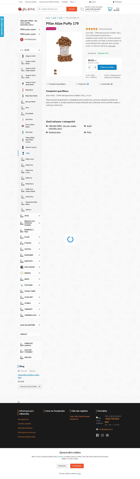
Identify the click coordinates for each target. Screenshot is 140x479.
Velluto (28, 210)
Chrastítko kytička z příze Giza (28, 376)
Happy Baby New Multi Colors (30, 140)
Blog (72, 2)
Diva (27, 108)
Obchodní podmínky (25, 428)
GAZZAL (27, 249)
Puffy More (30, 184)
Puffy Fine (29, 165)
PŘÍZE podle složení (28, 29)
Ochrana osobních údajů (26, 437)
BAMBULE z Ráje (29, 231)
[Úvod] (26, 9)
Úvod (48, 18)
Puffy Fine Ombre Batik (30, 190)
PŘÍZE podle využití (28, 34)
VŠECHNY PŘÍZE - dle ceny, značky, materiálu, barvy (28, 23)
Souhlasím (77, 466)
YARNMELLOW (30, 315)
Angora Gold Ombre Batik (30, 69)
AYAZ (26, 216)
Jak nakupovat (23, 419)
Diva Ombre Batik (30, 126)
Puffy (28, 153)
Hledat (72, 9)
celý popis (111, 46)
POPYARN (28, 285)
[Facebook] (98, 436)
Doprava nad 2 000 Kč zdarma (49, 2)
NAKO (26, 279)
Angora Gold (30, 56)
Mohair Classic (31, 147)
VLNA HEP (28, 297)
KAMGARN (28, 255)
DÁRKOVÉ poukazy (28, 344)
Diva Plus (29, 132)
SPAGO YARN (29, 291)
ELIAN (26, 237)
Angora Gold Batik (30, 62)
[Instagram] (103, 436)
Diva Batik (29, 114)
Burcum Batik (30, 102)
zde (79, 474)
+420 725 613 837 (93, 9)
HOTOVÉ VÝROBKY (28, 351)
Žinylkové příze (55, 132)
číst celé (21, 381)
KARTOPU (28, 261)
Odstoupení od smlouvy (27, 432)
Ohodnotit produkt (105, 29)
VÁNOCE (23, 334)
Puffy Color (30, 159)
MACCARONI (29, 267)
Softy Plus (29, 197)
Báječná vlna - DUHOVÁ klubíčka (30, 223)
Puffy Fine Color (29, 171)
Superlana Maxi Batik (31, 203)
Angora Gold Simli (30, 76)
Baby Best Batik (31, 96)
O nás (20, 2)
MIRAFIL (27, 273)
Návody (32, 371)
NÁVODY (28, 357)
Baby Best (29, 90)
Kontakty (64, 2)
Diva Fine (29, 119)
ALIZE (26, 50)
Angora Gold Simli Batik (30, 83)
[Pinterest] (107, 436)
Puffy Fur (29, 178)
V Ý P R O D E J (30, 39)
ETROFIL (28, 243)
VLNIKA (27, 303)
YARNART (28, 309)
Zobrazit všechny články (28, 387)
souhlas (60, 457)
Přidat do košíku (107, 67)
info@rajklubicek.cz (106, 429)
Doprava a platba (31, 2)
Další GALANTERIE (27, 325)
